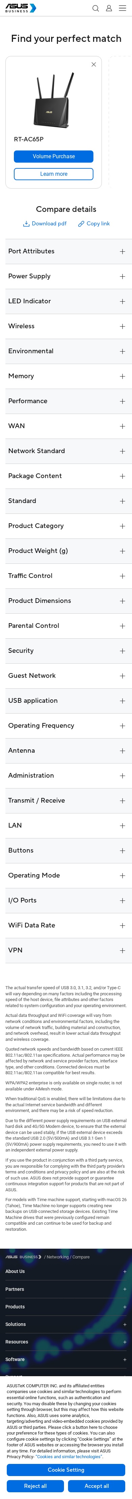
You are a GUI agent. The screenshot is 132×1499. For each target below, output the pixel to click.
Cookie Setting (66, 1470)
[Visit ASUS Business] (24, 1257)
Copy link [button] (98, 223)
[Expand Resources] (125, 1342)
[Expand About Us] (125, 1271)
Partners (14, 1289)
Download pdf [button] (49, 223)
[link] (53, 174)
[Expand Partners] (125, 1289)
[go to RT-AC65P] (54, 101)
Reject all (35, 1486)
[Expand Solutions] (125, 1324)
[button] (95, 8)
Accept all (97, 1486)
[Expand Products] (125, 1307)
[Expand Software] (125, 1359)
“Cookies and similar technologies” (69, 1456)
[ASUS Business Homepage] (21, 8)
